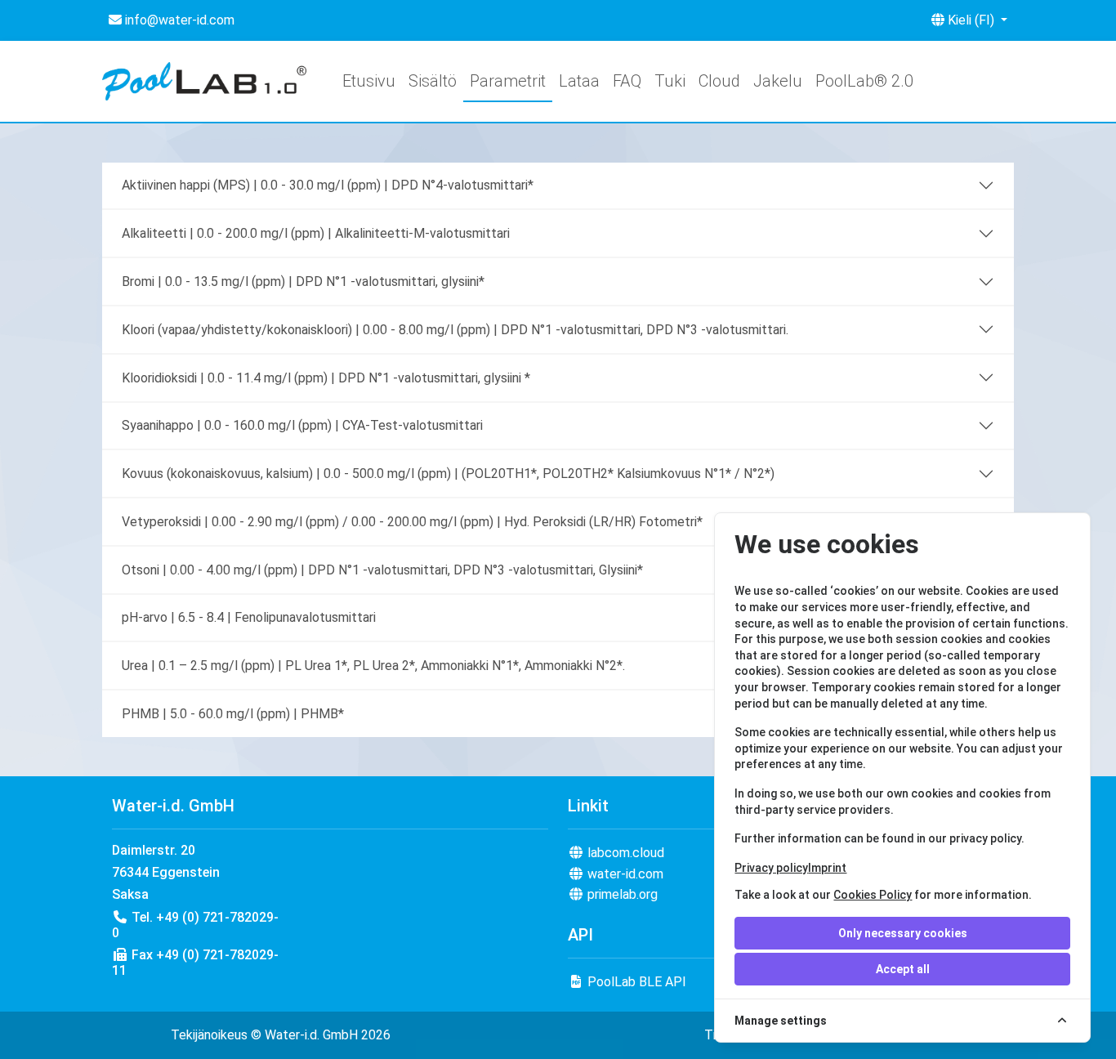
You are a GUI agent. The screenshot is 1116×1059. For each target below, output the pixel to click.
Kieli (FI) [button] (971, 20)
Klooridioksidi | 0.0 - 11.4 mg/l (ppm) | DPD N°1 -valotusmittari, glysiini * (326, 378)
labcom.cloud (624, 852)
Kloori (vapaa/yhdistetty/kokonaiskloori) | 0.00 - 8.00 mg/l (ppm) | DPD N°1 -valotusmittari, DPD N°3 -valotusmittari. (455, 329)
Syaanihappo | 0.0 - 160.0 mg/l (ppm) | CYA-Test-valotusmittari (302, 425)
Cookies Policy (872, 894)
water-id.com (623, 874)
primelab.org (621, 894)
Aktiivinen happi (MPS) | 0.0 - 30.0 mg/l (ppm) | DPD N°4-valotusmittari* (327, 185)
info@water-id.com (178, 20)
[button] (864, 81)
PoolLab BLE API (635, 982)
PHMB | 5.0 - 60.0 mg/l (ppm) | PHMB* (233, 714)
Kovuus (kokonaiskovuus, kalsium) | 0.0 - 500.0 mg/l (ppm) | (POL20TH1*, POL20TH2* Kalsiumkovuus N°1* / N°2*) (448, 473)
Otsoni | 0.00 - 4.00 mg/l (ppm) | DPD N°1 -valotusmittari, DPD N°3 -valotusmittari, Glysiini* (382, 570)
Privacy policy (771, 867)
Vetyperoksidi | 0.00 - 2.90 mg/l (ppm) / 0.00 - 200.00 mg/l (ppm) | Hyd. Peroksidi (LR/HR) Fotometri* (412, 522)
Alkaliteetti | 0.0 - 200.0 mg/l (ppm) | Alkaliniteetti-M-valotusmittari (316, 233)
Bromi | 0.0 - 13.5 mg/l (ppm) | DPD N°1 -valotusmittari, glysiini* (303, 281)
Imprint (827, 867)
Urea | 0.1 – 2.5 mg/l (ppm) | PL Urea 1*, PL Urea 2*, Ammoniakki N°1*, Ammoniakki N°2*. (373, 665)
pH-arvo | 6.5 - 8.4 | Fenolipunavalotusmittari (249, 617)
